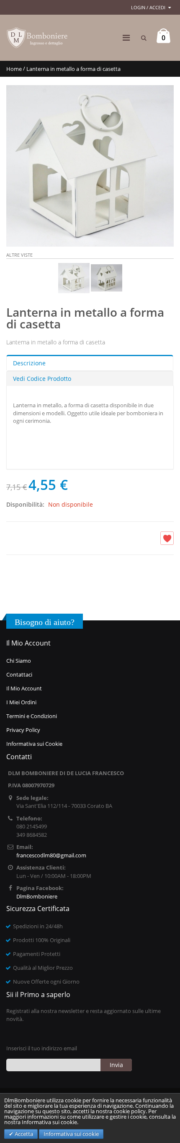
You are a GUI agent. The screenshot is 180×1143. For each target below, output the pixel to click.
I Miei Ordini (21, 702)
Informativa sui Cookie (34, 743)
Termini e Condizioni (31, 716)
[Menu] (126, 37)
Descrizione (29, 363)
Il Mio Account (24, 688)
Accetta (23, 1134)
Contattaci (19, 674)
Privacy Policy (23, 730)
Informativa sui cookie (71, 1134)
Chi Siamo (18, 660)
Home (14, 69)
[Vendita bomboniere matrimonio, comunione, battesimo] (37, 37)
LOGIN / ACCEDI (148, 7)
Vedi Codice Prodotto (42, 379)
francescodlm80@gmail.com (51, 855)
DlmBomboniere (36, 896)
